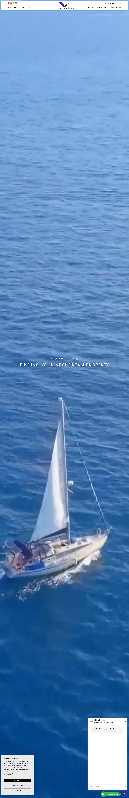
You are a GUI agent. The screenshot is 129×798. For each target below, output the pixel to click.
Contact (113, 8)
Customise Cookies (18, 785)
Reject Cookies (17, 790)
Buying (36, 8)
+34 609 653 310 (114, 3)
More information (10, 777)
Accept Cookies (18, 780)
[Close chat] (124, 793)
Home (10, 8)
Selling (91, 8)
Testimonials (102, 8)
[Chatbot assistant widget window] (107, 754)
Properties (19, 8)
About (28, 8)
